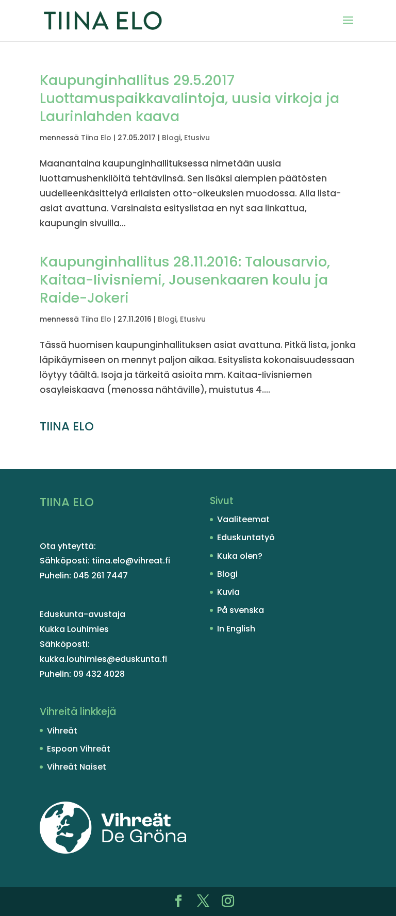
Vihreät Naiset (76, 767)
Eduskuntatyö (246, 537)
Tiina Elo (96, 137)
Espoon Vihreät (78, 749)
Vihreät (62, 731)
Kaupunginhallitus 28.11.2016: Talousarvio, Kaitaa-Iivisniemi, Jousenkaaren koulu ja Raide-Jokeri (185, 279)
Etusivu (197, 137)
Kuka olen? (239, 556)
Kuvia (228, 592)
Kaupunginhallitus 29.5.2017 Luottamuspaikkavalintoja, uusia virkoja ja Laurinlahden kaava (189, 98)
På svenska (240, 610)
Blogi (171, 137)
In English (236, 629)
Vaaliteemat (243, 519)
